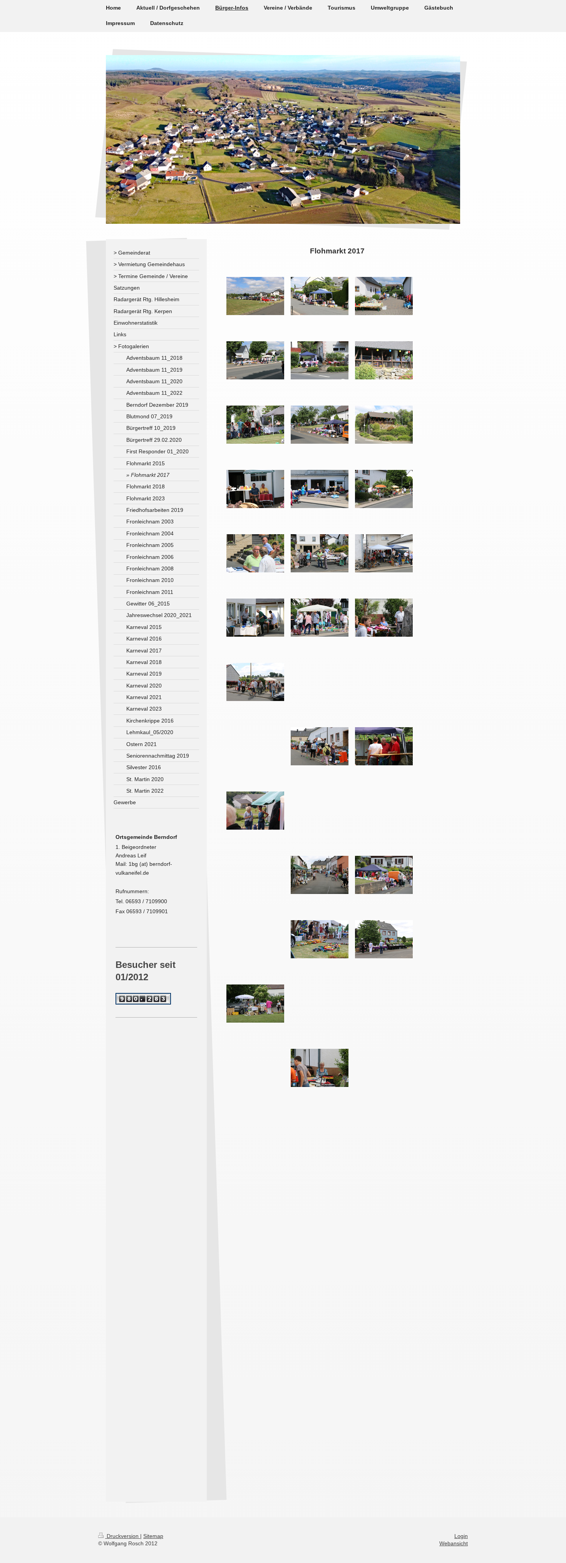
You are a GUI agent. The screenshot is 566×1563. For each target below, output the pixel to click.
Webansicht (453, 1543)
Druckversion (122, 1536)
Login (461, 1536)
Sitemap (153, 1536)
